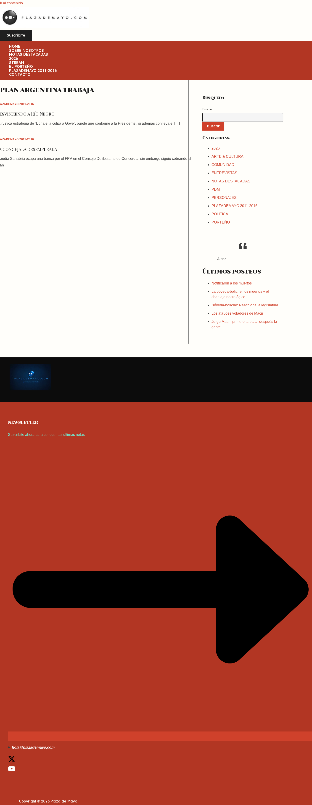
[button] (16, 35)
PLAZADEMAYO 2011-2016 (33, 71)
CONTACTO (19, 75)
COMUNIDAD (223, 165)
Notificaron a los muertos (232, 283)
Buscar (207, 109)
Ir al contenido (11, 3)
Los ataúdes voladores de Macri (237, 313)
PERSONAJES (224, 198)
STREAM (16, 63)
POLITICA (220, 214)
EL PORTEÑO (21, 67)
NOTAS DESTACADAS (28, 55)
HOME (14, 47)
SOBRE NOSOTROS (26, 51)
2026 (13, 59)
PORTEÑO (221, 222)
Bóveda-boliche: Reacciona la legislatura (245, 305)
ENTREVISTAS (224, 173)
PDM (216, 189)
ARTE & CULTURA (227, 156)
